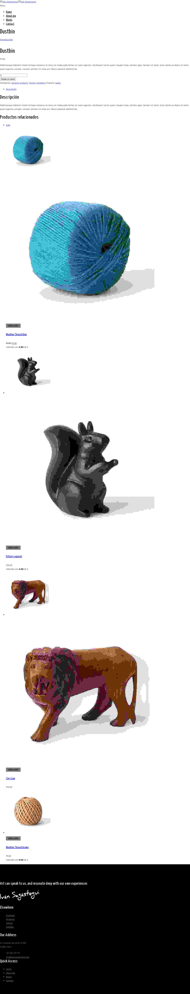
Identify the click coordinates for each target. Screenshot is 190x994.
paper (58, 83)
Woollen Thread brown (17, 847)
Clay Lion (10, 778)
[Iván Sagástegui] (18, 1)
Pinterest (10, 919)
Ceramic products (19, 83)
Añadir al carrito (8, 79)
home (8, 969)
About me (11, 15)
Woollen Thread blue (16, 334)
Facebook (10, 915)
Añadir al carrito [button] (13, 325)
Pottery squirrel (14, 556)
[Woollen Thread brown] (28, 832)
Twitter (9, 923)
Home (9, 12)
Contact (10, 23)
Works (9, 19)
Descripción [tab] (11, 89)
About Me (10, 973)
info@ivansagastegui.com (17, 957)
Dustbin (9, 39)
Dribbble (10, 927)
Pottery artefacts (37, 83)
